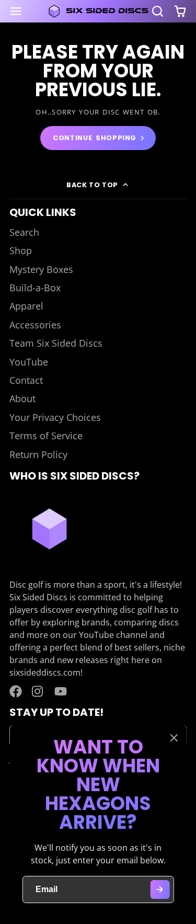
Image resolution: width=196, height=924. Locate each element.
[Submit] (159, 889)
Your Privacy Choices (55, 417)
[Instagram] (38, 691)
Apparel (26, 306)
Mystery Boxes (41, 269)
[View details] (49, 529)
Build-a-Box (35, 287)
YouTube (28, 362)
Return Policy (38, 454)
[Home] (98, 11)
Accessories (35, 324)
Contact (26, 380)
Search (24, 232)
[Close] (173, 738)
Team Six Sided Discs (55, 343)
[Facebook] (15, 691)
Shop (20, 250)
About (22, 398)
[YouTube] (60, 691)
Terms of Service (46, 435)
